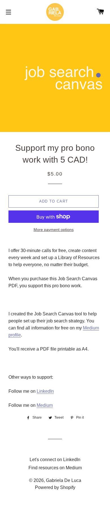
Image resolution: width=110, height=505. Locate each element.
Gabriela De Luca (63, 480)
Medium (45, 405)
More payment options (54, 229)
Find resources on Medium (55, 467)
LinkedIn (45, 391)
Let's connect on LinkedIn (55, 459)
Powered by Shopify (55, 487)
